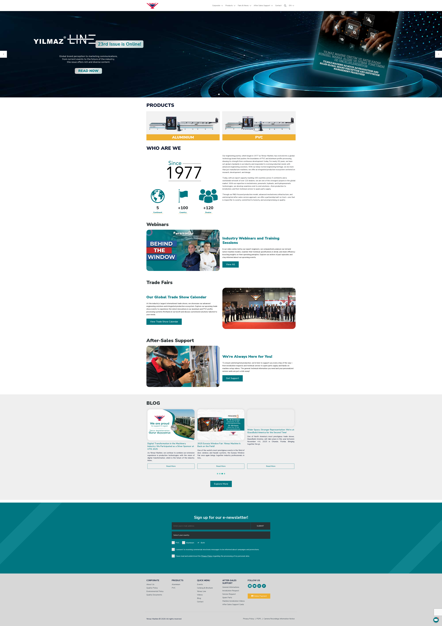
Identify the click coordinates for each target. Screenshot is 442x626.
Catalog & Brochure (205, 588)
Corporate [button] (216, 5)
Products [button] (229, 5)
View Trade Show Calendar (164, 321)
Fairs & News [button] (243, 5)
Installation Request (230, 590)
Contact (278, 5)
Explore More (221, 483)
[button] (217, 473)
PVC (177, 542)
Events (200, 584)
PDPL (258, 618)
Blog (199, 598)
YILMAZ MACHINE (152, 5)
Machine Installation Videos (233, 601)
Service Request (229, 594)
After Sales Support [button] (262, 5)
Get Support (232, 378)
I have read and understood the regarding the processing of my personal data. (213, 556)
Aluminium (176, 584)
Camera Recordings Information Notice (279, 618)
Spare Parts (227, 597)
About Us (150, 584)
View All (230, 264)
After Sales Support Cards (233, 604)
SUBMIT (260, 526)
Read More (171, 466)
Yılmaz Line (201, 591)
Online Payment (260, 596)
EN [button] (290, 5)
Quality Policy (152, 588)
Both (203, 542)
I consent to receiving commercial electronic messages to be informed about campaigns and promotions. (217, 549)
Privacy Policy (206, 556)
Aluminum (190, 542)
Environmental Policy (154, 591)
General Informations (230, 587)
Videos (200, 595)
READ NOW (88, 71)
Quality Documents (154, 595)
